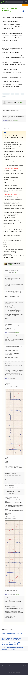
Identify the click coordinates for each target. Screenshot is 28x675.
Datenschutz (18, 665)
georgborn (10, 264)
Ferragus (16, 272)
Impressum (11, 665)
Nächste (25, 5)
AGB (2, 665)
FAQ (6, 665)
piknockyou (20, 102)
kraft (4, 96)
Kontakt (24, 665)
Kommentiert (5, 120)
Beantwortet (10, 263)
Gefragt (8, 102)
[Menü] (26, 2)
